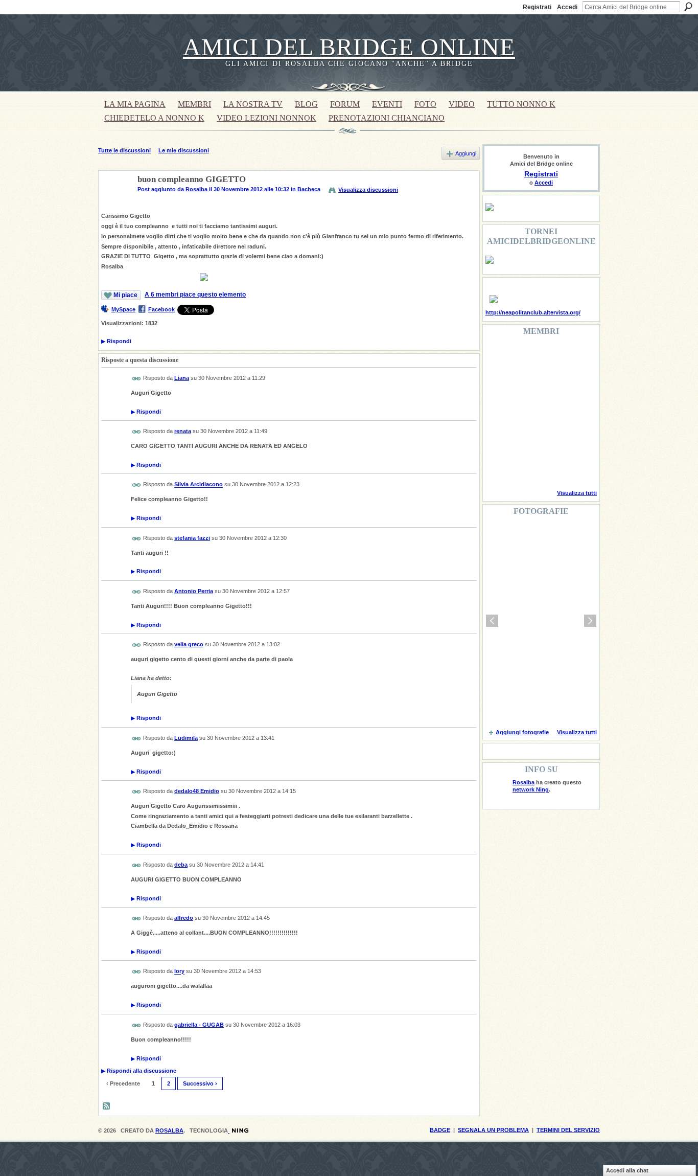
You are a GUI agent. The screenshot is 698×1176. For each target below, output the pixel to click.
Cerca (688, 6)
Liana (181, 378)
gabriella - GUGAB (199, 1025)
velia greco (188, 644)
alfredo (183, 918)
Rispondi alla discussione (138, 1071)
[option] (541, 620)
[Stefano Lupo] (576, 357)
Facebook (161, 309)
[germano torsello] (497, 412)
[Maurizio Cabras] (576, 384)
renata (182, 431)
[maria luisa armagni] (523, 467)
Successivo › (200, 1083)
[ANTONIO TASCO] (550, 412)
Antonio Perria (193, 591)
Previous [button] (492, 621)
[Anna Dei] (576, 412)
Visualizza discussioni (368, 190)
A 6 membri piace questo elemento (195, 294)
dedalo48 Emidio (196, 791)
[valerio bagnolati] (550, 439)
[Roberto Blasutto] (497, 467)
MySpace (123, 309)
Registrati (537, 7)
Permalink (137, 378)
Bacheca (308, 189)
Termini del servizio (568, 1130)
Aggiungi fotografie (522, 732)
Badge (440, 1130)
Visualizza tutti (577, 493)
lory (179, 971)
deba (181, 865)
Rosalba (196, 189)
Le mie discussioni (183, 150)
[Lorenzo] (576, 467)
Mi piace (125, 295)
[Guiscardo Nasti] (523, 384)
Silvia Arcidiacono (198, 485)
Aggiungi (465, 153)
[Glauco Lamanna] (523, 412)
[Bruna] (523, 357)
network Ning (531, 789)
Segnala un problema (493, 1130)
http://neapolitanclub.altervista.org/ (532, 312)
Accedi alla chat (627, 1170)
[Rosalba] (115, 203)
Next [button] (590, 621)
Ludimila (186, 738)
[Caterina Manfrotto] (497, 439)
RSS (106, 1106)
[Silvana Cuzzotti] (576, 439)
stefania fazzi (192, 538)
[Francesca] (497, 384)
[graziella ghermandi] (550, 467)
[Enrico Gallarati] (550, 357)
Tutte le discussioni (124, 150)
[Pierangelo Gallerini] (550, 384)
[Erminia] (523, 439)
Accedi (567, 7)
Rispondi (116, 341)
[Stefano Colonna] (497, 357)
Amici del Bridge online (349, 46)
